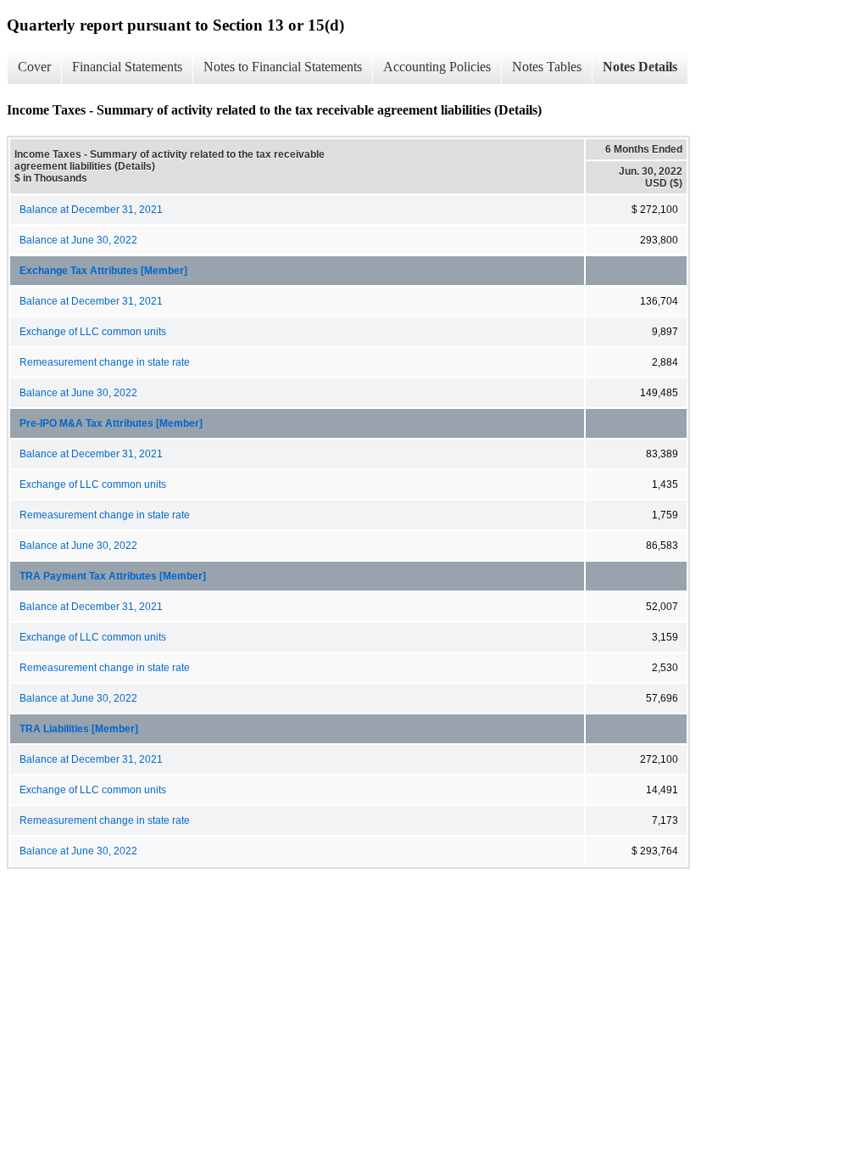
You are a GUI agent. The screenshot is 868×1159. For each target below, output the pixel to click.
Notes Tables (546, 66)
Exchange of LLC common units (92, 332)
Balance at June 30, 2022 (78, 240)
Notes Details (640, 66)
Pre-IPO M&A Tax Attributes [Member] (111, 423)
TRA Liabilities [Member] (78, 729)
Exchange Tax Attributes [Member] (103, 271)
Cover (34, 66)
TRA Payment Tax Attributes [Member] (112, 576)
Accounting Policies (437, 66)
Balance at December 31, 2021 (91, 209)
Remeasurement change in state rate (104, 362)
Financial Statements (127, 66)
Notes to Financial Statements (282, 66)
